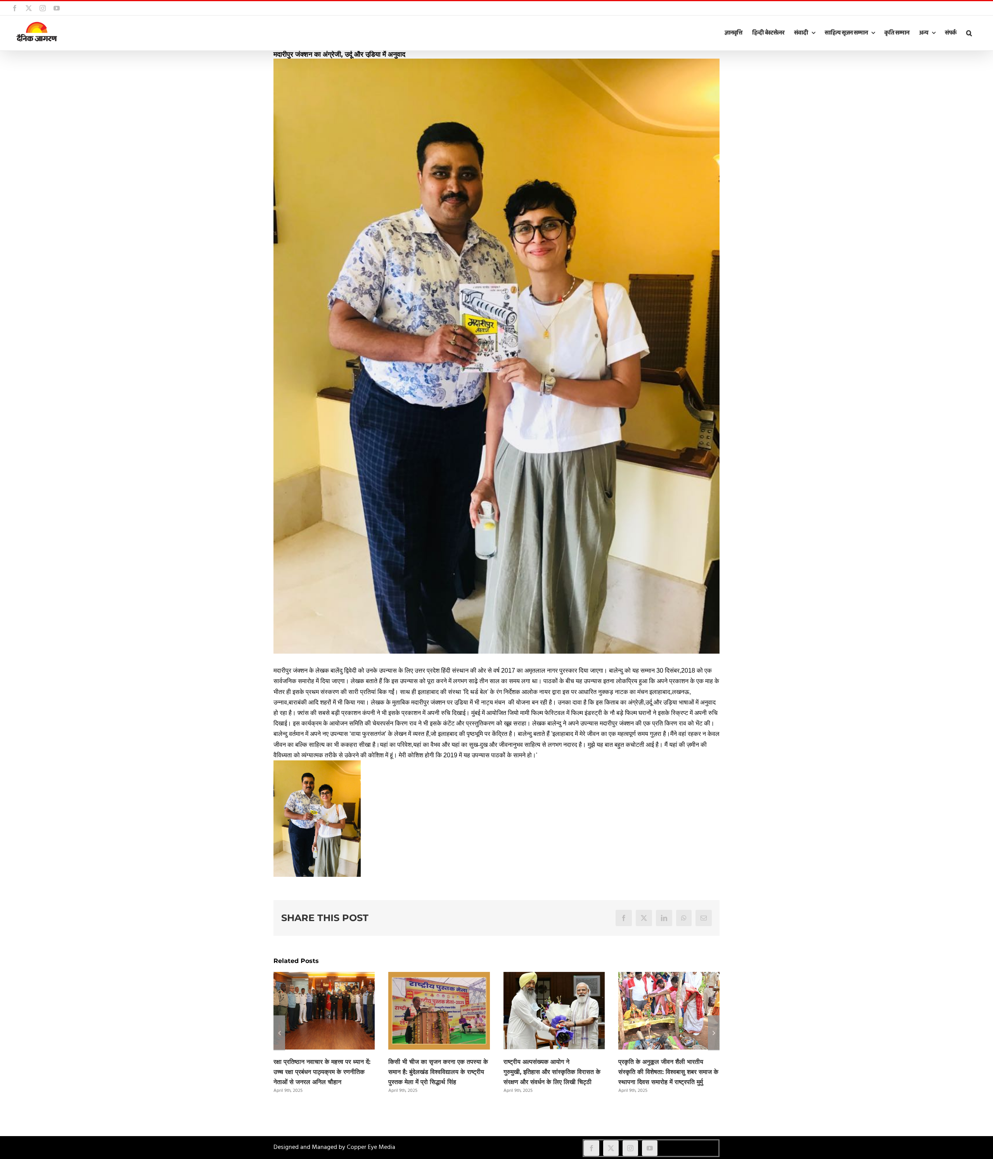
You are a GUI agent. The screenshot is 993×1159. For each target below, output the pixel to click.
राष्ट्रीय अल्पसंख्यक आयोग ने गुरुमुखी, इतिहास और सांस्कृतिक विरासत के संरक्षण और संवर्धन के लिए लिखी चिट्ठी (551, 1072)
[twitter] (611, 1148)
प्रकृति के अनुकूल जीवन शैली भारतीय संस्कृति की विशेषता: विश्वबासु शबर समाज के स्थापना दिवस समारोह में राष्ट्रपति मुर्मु (668, 1072)
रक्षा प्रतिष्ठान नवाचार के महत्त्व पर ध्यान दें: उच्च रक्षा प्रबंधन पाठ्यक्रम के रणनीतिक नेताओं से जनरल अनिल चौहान (321, 1072)
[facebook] (591, 1148)
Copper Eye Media (371, 1147)
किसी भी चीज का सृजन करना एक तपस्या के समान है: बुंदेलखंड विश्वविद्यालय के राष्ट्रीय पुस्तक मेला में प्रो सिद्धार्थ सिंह (438, 1072)
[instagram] (630, 1148)
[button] (969, 33)
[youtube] (649, 1148)
